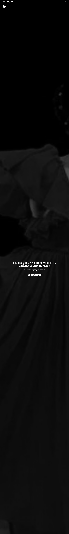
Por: (25, 269)
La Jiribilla (28, 269)
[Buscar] (65, 1)
